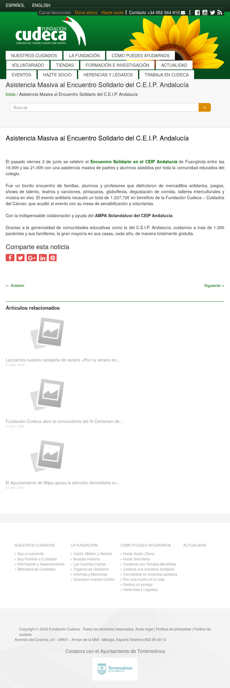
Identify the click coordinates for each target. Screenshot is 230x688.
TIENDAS (65, 65)
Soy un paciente (30, 553)
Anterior (15, 285)
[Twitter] (212, 13)
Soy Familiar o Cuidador (37, 558)
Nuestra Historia (86, 558)
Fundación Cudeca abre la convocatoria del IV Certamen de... (64, 421)
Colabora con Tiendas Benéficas (149, 563)
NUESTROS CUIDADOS (34, 55)
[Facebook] (197, 13)
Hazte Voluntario (136, 558)
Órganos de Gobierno (91, 568)
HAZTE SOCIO (57, 75)
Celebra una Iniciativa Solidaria (148, 568)
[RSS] (219, 13)
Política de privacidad (173, 628)
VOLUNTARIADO (28, 65)
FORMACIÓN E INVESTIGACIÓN (117, 65)
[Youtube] (204, 13)
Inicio (11, 94)
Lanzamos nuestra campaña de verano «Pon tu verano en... (63, 359)
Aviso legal (144, 628)
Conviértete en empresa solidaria (150, 574)
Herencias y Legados (140, 589)
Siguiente (214, 285)
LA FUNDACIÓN (84, 55)
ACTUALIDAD (174, 65)
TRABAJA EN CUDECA (167, 75)
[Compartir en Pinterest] (52, 258)
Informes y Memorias (90, 574)
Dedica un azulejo (138, 584)
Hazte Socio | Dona (139, 553)
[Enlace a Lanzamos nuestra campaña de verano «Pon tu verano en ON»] (113, 332)
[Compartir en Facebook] (10, 258)
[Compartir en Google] (31, 258)
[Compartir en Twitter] (20, 258)
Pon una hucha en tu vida (144, 579)
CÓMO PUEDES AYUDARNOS (141, 55)
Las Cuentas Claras (89, 563)
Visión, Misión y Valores (92, 553)
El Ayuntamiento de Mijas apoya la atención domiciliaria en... (63, 482)
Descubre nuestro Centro (93, 579)
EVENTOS (21, 75)
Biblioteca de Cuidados (36, 568)
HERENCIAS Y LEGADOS (108, 75)
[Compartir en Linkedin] (42, 258)
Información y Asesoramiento (41, 563)
